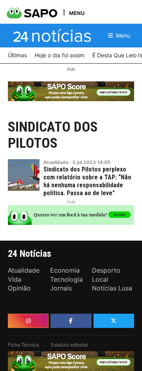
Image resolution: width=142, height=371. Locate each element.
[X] (113, 321)
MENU (76, 13)
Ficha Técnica (23, 345)
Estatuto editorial (69, 345)
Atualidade (56, 162)
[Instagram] (28, 321)
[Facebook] (70, 321)
